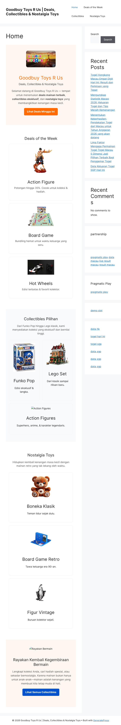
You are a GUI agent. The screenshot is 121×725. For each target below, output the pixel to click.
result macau (107, 264)
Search (95, 34)
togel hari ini (98, 336)
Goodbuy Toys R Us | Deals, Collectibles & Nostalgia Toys (32, 11)
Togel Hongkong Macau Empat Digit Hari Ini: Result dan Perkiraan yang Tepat (102, 82)
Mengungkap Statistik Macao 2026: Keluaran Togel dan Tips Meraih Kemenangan (103, 102)
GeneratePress (101, 720)
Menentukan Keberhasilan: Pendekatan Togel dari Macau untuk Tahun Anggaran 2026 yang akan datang (101, 126)
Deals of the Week (93, 7)
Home (75, 7)
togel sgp (96, 343)
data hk (95, 328)
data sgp (96, 351)
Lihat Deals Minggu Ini (41, 111)
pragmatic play (99, 257)
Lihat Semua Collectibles (40, 692)
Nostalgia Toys (97, 16)
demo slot (96, 310)
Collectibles (78, 16)
